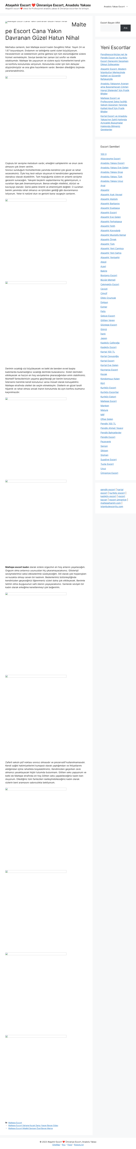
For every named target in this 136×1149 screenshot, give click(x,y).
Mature (104, 410)
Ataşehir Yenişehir (110, 257)
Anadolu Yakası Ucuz (112, 181)
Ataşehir (105, 190)
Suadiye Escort (109, 459)
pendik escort (108, 489)
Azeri (103, 266)
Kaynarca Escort (109, 369)
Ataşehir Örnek (108, 239)
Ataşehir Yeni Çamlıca (112, 248)
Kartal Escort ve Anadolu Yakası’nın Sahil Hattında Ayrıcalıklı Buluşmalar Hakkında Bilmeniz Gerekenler (114, 123)
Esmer (104, 307)
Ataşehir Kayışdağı (110, 230)
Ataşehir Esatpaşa (110, 208)
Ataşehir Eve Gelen (111, 217)
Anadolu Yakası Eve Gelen (114, 167)
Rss (63, 1144)
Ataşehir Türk (108, 244)
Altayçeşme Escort (110, 158)
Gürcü (104, 329)
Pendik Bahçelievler (111, 432)
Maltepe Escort (15, 1123)
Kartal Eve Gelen (109, 365)
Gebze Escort (108, 316)
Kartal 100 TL (108, 351)
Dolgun (104, 302)
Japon (104, 338)
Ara (125, 28)
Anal (103, 185)
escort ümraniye (118, 499)
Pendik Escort (108, 437)
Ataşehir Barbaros (110, 203)
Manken (105, 405)
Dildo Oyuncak (108, 298)
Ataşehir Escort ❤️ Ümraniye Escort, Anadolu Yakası (48, 5)
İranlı (103, 333)
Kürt (103, 383)
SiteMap (56, 1144)
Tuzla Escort (107, 464)
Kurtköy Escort (108, 387)
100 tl (104, 154)
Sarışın (104, 446)
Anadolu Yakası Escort (114, 6)
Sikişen (104, 450)
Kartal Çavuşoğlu (110, 356)
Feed (69, 1144)
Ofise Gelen (107, 419)
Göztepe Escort (109, 325)
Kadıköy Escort (108, 347)
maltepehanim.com (111, 503)
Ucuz (103, 468)
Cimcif (104, 293)
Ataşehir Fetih (108, 226)
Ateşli (103, 262)
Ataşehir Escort (109, 212)
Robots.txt (79, 1144)
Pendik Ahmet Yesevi (112, 428)
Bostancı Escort (109, 275)
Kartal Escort (107, 360)
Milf (102, 414)
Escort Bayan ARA (110, 22)
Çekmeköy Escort (110, 284)
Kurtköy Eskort (108, 396)
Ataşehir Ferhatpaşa (111, 221)
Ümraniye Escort (109, 473)
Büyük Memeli (108, 280)
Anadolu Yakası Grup (112, 172)
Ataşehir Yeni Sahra (111, 253)
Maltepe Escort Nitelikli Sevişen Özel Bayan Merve (30, 1128)
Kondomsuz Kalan (110, 378)
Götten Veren (108, 320)
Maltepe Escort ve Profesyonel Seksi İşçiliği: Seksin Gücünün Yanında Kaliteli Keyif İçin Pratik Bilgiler (114, 105)
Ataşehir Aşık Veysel (111, 194)
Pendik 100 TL (108, 423)
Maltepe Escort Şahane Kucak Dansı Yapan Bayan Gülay (33, 1125)
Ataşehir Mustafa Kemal (113, 235)
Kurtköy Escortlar (110, 392)
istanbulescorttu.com (112, 506)
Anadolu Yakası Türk (111, 176)
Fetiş (103, 311)
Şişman (104, 455)
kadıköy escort (108, 496)
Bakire (104, 271)
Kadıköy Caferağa (110, 342)
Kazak (104, 374)
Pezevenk (106, 441)
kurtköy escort (117, 493)
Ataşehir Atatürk (109, 199)
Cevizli (104, 289)
